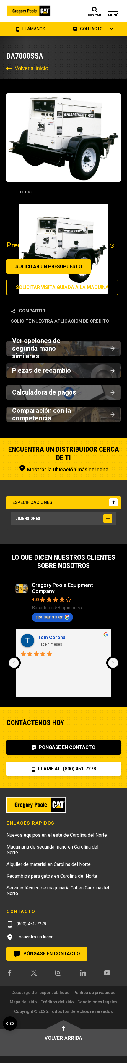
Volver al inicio (31, 68)
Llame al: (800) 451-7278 (66, 769)
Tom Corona (52, 637)
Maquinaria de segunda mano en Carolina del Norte (52, 849)
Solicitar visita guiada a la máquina (62, 287)
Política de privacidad (94, 992)
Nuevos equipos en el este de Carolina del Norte (56, 835)
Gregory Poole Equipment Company (62, 588)
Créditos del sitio (57, 1002)
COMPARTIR (31, 310)
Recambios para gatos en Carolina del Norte (51, 876)
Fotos (26, 192)
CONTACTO (91, 29)
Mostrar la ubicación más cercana (67, 469)
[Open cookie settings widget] (10, 1023)
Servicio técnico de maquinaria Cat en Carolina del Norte (57, 890)
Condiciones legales (97, 1002)
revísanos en (49, 617)
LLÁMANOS (33, 29)
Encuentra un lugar (34, 937)
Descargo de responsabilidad (41, 992)
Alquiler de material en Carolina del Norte (48, 864)
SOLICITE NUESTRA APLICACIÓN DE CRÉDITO (60, 321)
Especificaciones (32, 502)
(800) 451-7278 (30, 924)
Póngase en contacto (66, 747)
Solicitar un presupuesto (48, 266)
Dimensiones (27, 518)
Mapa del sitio (23, 1002)
